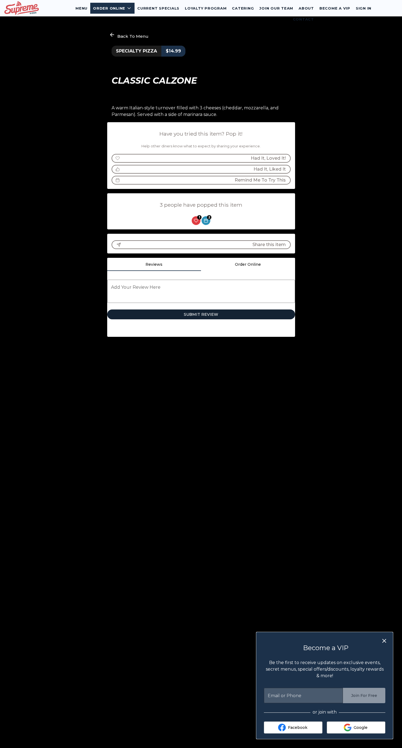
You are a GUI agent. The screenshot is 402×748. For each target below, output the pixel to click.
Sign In (363, 8)
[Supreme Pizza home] (29, 8)
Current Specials (158, 8)
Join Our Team (276, 8)
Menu (81, 8)
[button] (112, 8)
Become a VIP (334, 8)
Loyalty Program (205, 8)
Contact (303, 19)
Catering (243, 8)
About (306, 8)
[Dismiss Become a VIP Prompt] (384, 640)
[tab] (154, 264)
